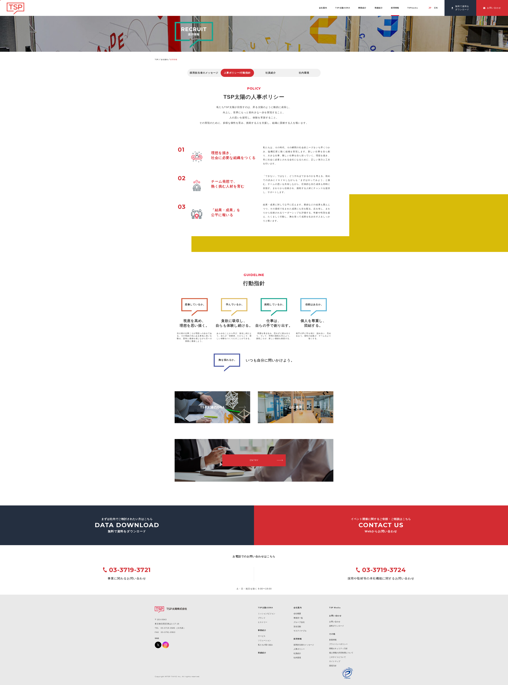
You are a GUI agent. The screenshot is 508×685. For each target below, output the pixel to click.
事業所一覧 (298, 618)
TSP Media (335, 608)
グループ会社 (299, 622)
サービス (261, 636)
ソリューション (264, 640)
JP (430, 8)
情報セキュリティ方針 (338, 648)
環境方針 (333, 666)
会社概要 (297, 613)
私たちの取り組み (265, 645)
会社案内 (164, 59)
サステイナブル (300, 631)
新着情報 (333, 640)
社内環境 (304, 72)
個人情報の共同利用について (341, 653)
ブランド (261, 618)
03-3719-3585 (168, 628)
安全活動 (297, 626)
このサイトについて (337, 657)
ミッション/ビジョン (266, 613)
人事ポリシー (299, 649)
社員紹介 (271, 72)
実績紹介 (262, 653)
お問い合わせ (334, 622)
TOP (157, 59)
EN (436, 8)
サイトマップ (334, 661)
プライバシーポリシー (338, 644)
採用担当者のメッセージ (204, 72)
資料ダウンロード (336, 626)
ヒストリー (262, 622)
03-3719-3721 (130, 570)
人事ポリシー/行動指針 (237, 72)
